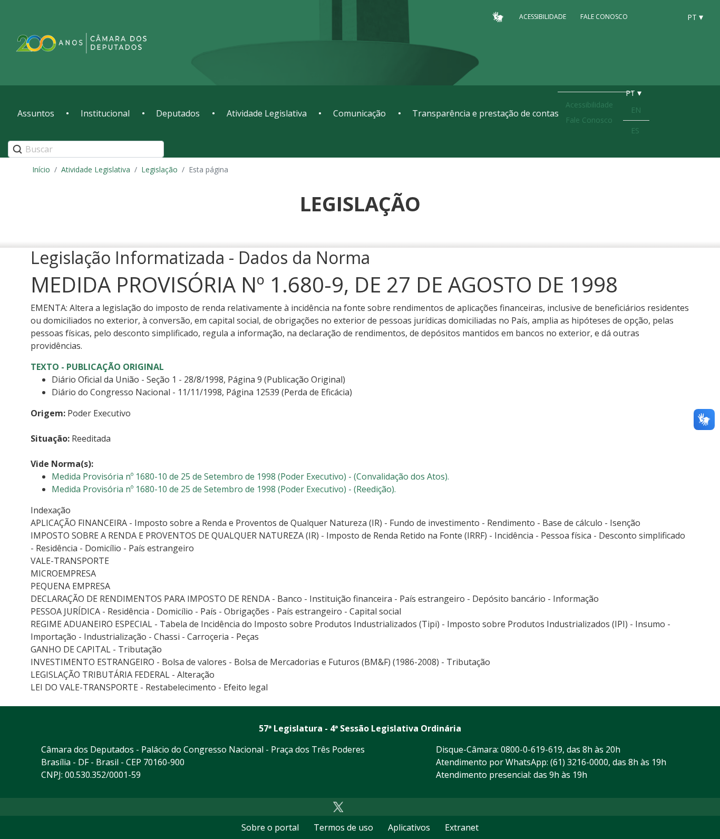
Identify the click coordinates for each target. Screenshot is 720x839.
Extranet (462, 827)
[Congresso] (649, 16)
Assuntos (35, 113)
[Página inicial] (81, 43)
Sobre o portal (270, 827)
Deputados (178, 113)
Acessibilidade (542, 16)
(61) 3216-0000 (579, 762)
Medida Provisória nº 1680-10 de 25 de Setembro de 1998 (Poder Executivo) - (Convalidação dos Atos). (250, 476)
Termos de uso (343, 827)
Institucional (105, 113)
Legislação (159, 169)
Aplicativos (409, 827)
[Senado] (669, 16)
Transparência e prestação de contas (485, 113)
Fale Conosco (604, 16)
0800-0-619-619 (531, 749)
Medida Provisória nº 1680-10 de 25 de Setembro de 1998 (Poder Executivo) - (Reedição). (224, 489)
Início (41, 169)
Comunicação (359, 113)
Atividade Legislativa (267, 113)
